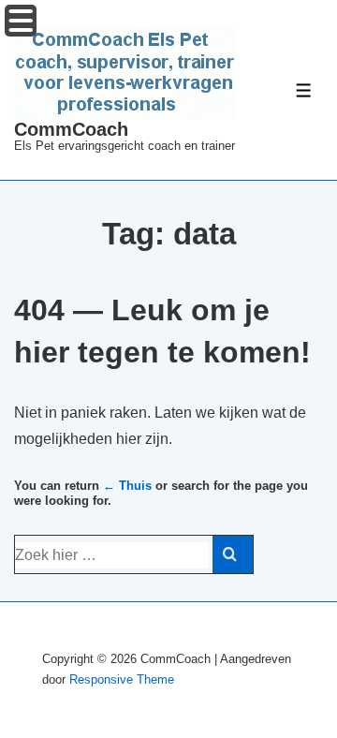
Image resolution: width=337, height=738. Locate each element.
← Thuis (127, 486)
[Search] (232, 554)
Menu (21, 21)
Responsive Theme (121, 679)
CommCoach (71, 129)
